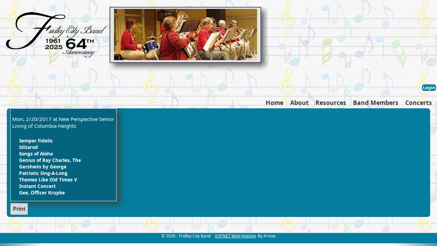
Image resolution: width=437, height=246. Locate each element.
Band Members (375, 102)
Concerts (418, 102)
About (299, 102)
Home (274, 102)
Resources (330, 102)
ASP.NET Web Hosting (235, 236)
